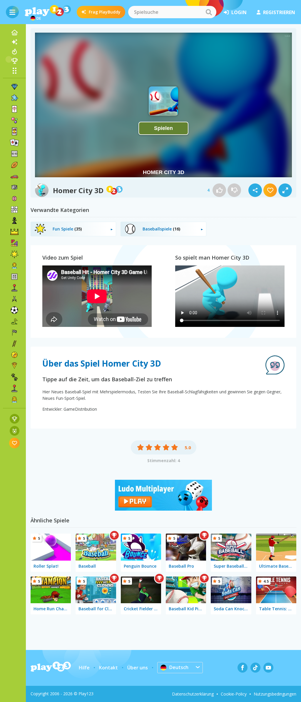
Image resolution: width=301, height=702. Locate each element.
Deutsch (178, 667)
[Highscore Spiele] (14, 419)
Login (239, 12)
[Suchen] (209, 12)
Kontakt (108, 667)
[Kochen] (14, 366)
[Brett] (14, 187)
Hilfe (84, 667)
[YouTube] (268, 668)
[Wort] (14, 276)
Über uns (137, 667)
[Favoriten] (14, 443)
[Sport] (14, 165)
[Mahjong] (14, 109)
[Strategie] (14, 232)
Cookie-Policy (234, 694)
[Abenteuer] (14, 354)
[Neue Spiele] (14, 42)
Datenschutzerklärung (193, 694)
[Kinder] (14, 265)
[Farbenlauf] (163, 509)
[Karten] (14, 131)
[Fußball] (14, 310)
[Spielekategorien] (14, 70)
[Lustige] (14, 254)
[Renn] (14, 332)
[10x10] (14, 153)
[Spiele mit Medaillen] (14, 431)
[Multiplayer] (14, 388)
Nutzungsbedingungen (275, 694)
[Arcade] (14, 287)
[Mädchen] (14, 399)
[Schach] (14, 220)
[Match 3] (14, 86)
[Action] (14, 299)
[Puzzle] (14, 97)
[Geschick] (14, 343)
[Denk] (14, 198)
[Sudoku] (14, 209)
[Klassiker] (14, 321)
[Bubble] (14, 120)
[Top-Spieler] (14, 61)
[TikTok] (255, 668)
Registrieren (279, 12)
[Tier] (14, 377)
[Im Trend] (14, 51)
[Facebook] (243, 668)
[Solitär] (14, 142)
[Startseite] (14, 33)
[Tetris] (14, 243)
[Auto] (14, 176)
